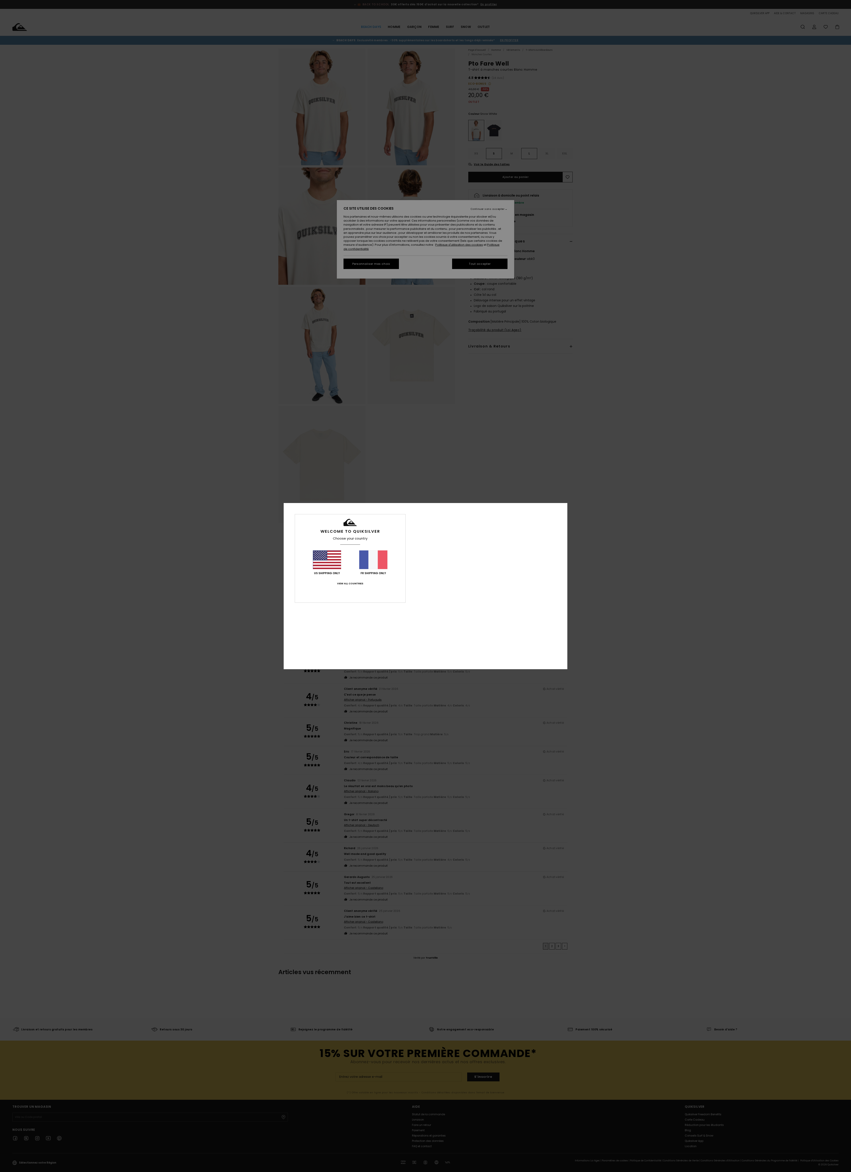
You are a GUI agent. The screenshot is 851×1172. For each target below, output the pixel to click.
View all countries (350, 583)
